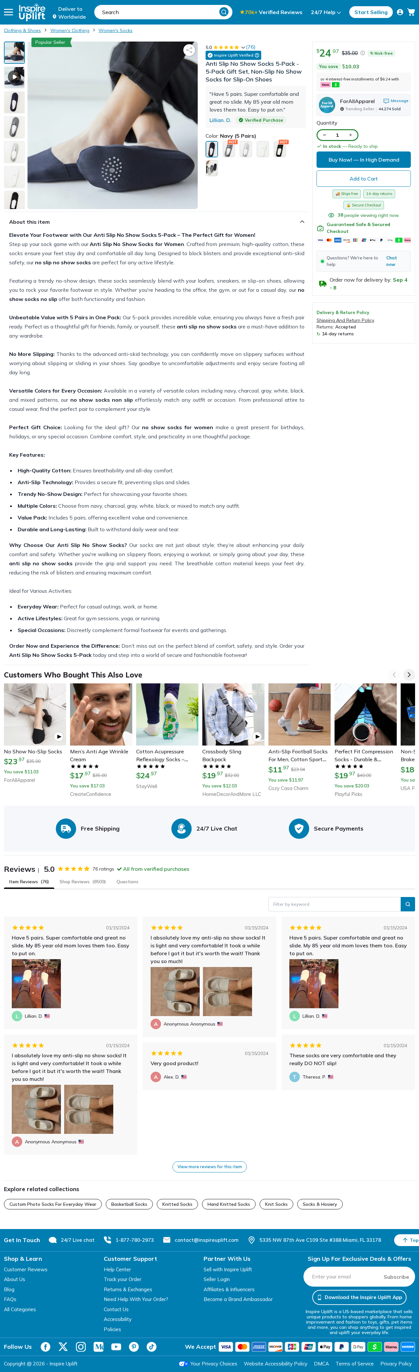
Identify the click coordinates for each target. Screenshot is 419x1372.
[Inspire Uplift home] (32, 12)
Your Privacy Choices (214, 1364)
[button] (364, 261)
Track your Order (122, 1279)
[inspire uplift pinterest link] (134, 1347)
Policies (112, 1329)
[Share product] (189, 50)
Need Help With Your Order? (136, 1299)
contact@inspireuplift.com (207, 1240)
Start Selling (371, 12)
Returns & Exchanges (128, 1289)
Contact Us (116, 1309)
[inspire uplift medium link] (98, 1347)
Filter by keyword (291, 904)
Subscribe (396, 1277)
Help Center (117, 1269)
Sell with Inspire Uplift (228, 1269)
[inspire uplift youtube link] (116, 1347)
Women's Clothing (69, 30)
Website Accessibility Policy (275, 1364)
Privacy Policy (396, 1364)
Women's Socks (116, 30)
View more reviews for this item (209, 1166)
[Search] (223, 11)
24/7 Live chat (78, 1240)
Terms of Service (355, 1364)
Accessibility (118, 1319)
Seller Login (217, 1279)
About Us (14, 1279)
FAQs (10, 1299)
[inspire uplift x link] (63, 1347)
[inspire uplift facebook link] (45, 1347)
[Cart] (411, 12)
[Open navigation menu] (8, 12)
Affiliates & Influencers (229, 1289)
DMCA (321, 1364)
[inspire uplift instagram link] (81, 1347)
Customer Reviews (25, 1269)
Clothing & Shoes (22, 30)
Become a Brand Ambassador (238, 1299)
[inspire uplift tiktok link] (151, 1347)
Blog (9, 1289)
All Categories (20, 1309)
